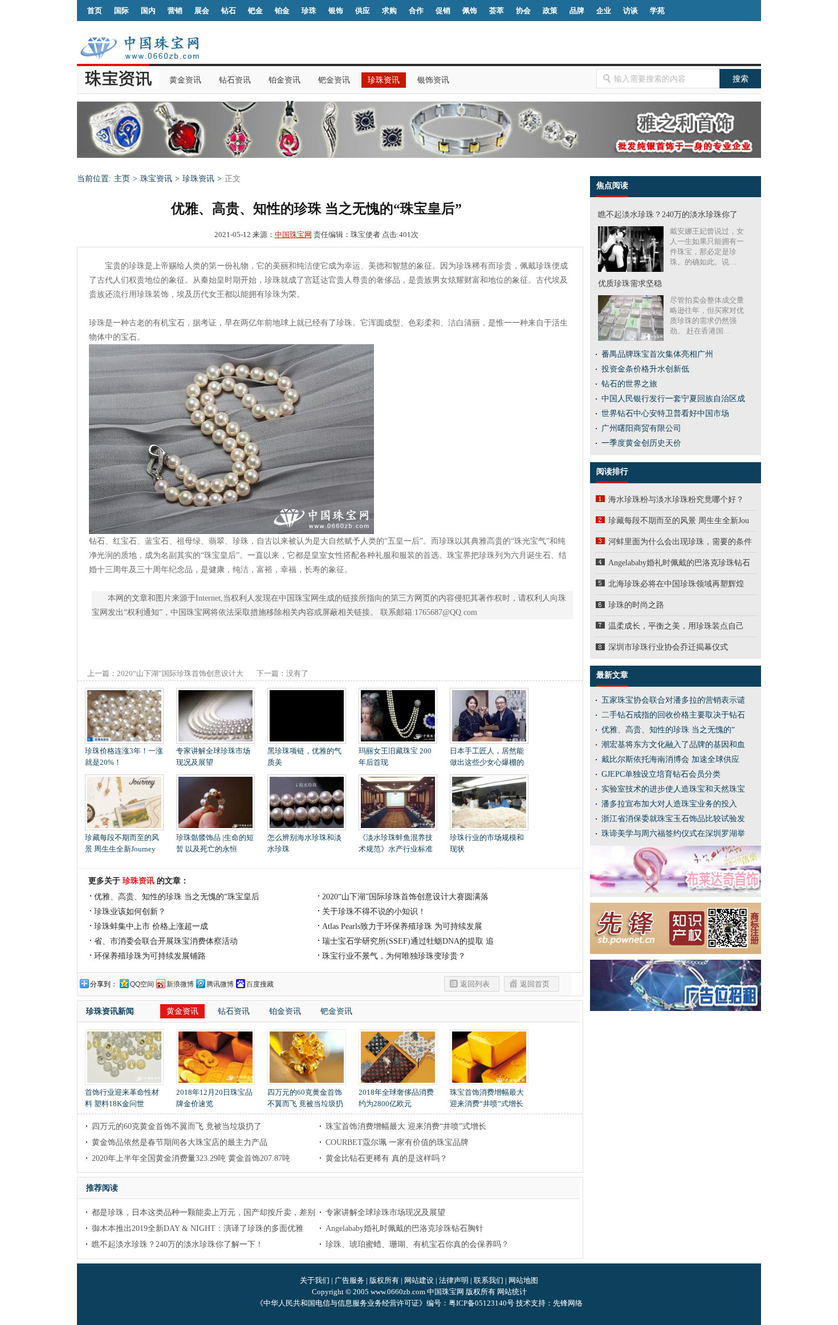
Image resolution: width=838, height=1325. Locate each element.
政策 (550, 10)
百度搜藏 (260, 984)
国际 (121, 10)
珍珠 (309, 10)
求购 (389, 10)
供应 (362, 10)
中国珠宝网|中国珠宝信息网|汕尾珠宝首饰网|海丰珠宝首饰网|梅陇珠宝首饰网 (139, 47)
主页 (122, 178)
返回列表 (475, 984)
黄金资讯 (185, 80)
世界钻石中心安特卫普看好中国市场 (665, 413)
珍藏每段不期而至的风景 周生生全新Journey (122, 843)
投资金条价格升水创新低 (645, 369)
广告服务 (349, 1280)
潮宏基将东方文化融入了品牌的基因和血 (673, 744)
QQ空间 (142, 984)
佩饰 (469, 10)
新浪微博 (180, 984)
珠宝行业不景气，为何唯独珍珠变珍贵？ (394, 956)
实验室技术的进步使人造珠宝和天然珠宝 (673, 789)
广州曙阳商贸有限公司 (641, 428)
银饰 (335, 10)
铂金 (282, 10)
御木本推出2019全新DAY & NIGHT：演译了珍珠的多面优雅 (197, 1228)
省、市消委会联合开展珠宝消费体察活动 (166, 941)
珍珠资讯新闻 (110, 1011)
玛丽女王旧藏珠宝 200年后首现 (395, 757)
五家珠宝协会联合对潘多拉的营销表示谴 (673, 700)
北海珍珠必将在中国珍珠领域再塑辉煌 (676, 584)
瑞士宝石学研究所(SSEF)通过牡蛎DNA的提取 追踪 (408, 942)
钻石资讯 (235, 80)
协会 (523, 10)
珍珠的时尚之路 (636, 605)
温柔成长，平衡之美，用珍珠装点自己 (676, 626)
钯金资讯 (334, 80)
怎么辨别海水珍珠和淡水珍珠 (304, 843)
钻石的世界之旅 (629, 384)
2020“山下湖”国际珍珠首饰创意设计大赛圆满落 (405, 896)
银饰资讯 (433, 80)
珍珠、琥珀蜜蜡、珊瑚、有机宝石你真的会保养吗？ (417, 1244)
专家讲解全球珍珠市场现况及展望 (213, 757)
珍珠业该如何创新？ (130, 911)
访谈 (630, 10)
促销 (443, 10)
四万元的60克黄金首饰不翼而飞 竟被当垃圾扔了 (305, 1103)
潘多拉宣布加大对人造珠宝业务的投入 (669, 804)
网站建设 (419, 1280)
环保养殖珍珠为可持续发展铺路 (150, 956)
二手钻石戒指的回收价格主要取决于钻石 (673, 715)
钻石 (228, 10)
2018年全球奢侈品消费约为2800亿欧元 (396, 1098)
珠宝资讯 (156, 178)
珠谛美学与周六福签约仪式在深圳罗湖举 (673, 833)
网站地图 (523, 1280)
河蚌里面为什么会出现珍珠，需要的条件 (680, 541)
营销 (175, 10)
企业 (603, 10)
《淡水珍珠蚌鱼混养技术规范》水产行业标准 (396, 843)
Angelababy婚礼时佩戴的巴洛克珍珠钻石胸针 (404, 1228)
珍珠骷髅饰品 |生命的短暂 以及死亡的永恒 (215, 843)
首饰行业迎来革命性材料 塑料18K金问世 (122, 1098)
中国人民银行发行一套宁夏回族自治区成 (673, 398)
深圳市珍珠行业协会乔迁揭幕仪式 (668, 647)
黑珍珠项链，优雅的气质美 (304, 757)
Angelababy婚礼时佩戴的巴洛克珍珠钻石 (679, 562)
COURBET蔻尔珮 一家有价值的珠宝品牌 (397, 1142)
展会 (201, 10)
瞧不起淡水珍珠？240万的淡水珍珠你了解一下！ (177, 1244)
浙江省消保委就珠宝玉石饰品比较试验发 (673, 818)
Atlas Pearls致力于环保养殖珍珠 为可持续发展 (402, 926)
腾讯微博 (220, 984)
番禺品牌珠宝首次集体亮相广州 (657, 354)
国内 (148, 10)
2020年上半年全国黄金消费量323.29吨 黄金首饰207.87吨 (191, 1158)
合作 (416, 10)
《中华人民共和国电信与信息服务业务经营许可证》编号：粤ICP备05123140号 (386, 1303)
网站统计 (512, 1291)
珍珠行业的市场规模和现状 (487, 843)
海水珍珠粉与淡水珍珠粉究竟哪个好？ (676, 499)
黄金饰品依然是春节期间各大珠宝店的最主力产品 (179, 1142)
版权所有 (384, 1280)
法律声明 (454, 1280)
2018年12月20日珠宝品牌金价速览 (214, 1098)
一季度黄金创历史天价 (641, 443)
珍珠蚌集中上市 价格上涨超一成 (151, 926)
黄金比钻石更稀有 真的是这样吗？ (387, 1158)
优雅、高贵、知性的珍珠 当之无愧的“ (668, 729)
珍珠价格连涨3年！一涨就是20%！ (124, 757)
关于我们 (314, 1280)
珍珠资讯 (384, 80)
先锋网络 (568, 1303)
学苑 (657, 10)
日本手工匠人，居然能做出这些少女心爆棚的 (487, 757)
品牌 (576, 10)
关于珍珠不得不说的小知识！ (374, 911)
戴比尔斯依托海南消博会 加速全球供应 (670, 759)
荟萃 (496, 10)
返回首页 (535, 984)
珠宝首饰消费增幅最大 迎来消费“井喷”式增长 (487, 1098)
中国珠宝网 (293, 234)
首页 (94, 10)
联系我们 (488, 1280)
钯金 (255, 10)
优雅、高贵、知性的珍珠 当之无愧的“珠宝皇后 (176, 896)
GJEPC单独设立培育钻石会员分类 (661, 774)
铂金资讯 (284, 80)
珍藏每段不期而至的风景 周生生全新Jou (678, 520)
